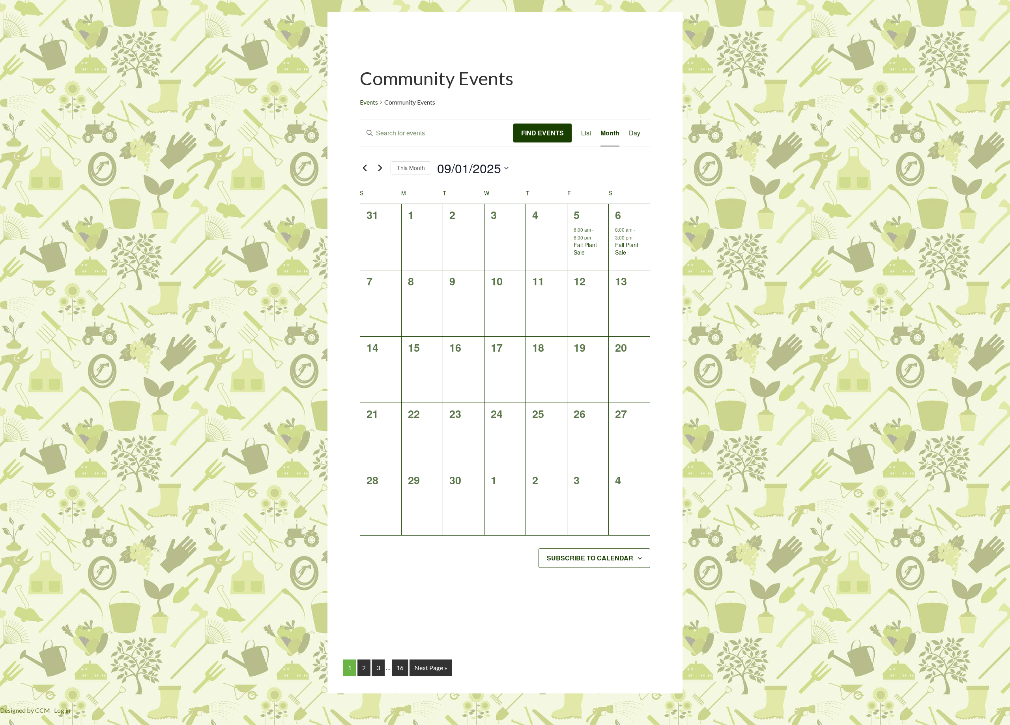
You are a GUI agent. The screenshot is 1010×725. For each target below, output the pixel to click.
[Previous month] (364, 168)
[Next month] (380, 168)
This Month (411, 168)
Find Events (542, 132)
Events (369, 102)
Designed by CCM (25, 710)
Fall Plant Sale (585, 248)
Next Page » (430, 667)
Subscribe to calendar (590, 557)
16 (400, 667)
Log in (62, 710)
